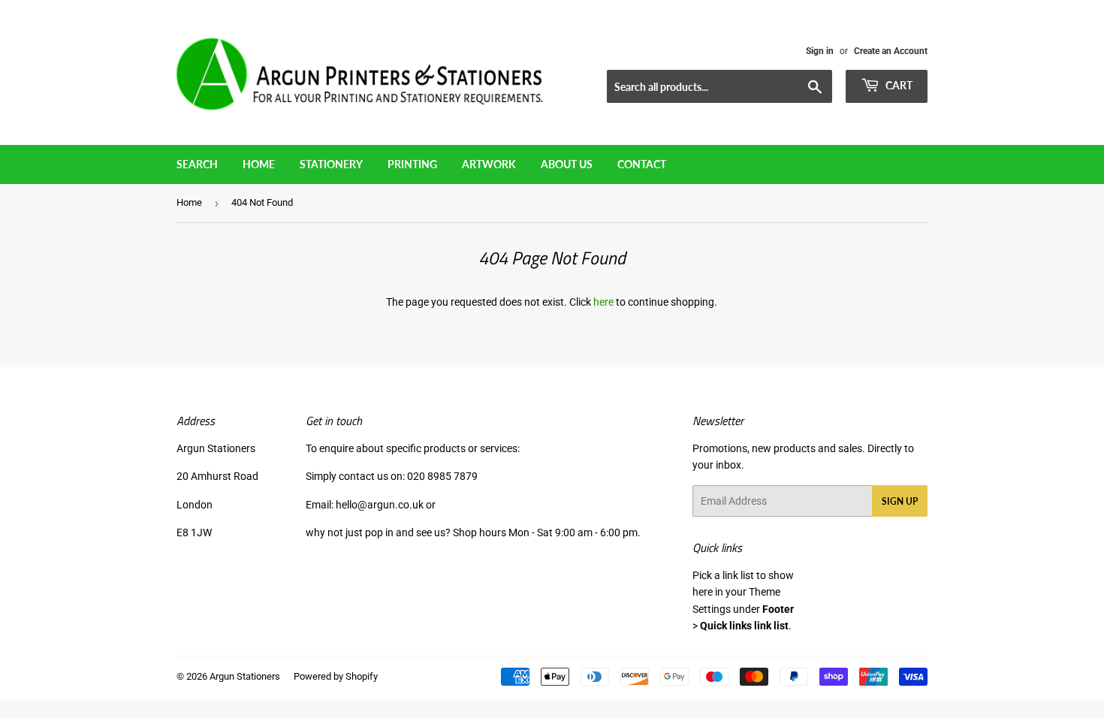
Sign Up (900, 501)
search (197, 164)
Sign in (820, 51)
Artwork (489, 164)
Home (259, 164)
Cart (897, 85)
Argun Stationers (245, 676)
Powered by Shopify (336, 676)
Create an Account (891, 51)
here (603, 302)
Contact (641, 164)
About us (567, 164)
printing (412, 164)
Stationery (331, 164)
